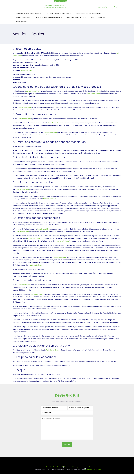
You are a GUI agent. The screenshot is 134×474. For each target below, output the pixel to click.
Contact (60, 467)
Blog (65, 467)
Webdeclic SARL (27, 70)
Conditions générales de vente (79, 467)
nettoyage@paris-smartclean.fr (54, 7)
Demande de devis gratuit (54, 5)
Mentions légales (49, 467)
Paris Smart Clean (32, 91)
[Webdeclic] (92, 469)
